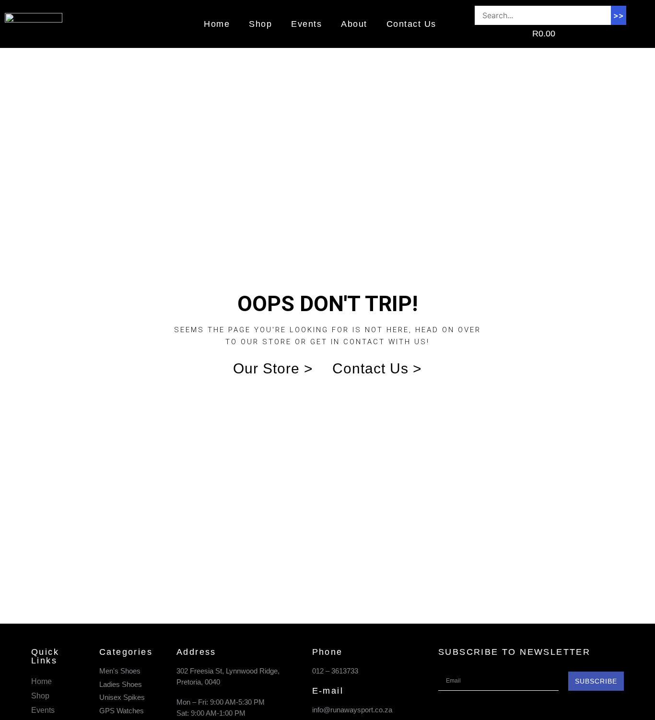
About (354, 24)
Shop (260, 24)
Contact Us (411, 24)
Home (217, 24)
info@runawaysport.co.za (352, 710)
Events (306, 24)
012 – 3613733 (335, 671)
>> (618, 15)
